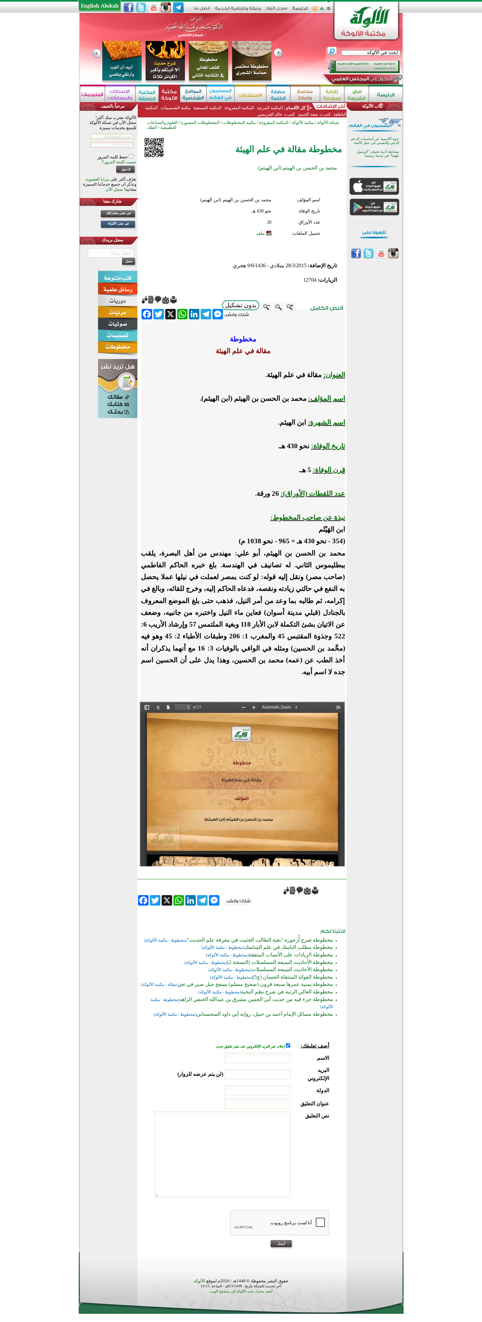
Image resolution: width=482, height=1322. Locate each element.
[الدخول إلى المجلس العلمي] (361, 80)
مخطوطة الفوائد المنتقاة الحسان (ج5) (292, 977)
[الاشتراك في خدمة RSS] (314, 10)
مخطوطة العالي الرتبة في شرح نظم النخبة (287, 991)
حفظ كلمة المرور (113, 156)
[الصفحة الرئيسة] (328, 10)
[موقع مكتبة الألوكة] (169, 94)
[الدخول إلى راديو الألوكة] (358, 67)
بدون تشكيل (240, 305)
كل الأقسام (296, 107)
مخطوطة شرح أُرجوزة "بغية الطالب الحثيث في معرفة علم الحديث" (260, 940)
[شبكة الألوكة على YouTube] (153, 7)
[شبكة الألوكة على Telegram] (178, 7)
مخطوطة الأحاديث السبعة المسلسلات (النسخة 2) (280, 962)
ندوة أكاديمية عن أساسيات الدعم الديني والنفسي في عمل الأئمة (375, 141)
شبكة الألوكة (328, 122)
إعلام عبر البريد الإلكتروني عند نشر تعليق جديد (251, 1046)
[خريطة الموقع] (321, 10)
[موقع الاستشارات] (250, 94)
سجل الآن (114, 189)
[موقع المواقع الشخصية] (193, 94)
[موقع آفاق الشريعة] (356, 94)
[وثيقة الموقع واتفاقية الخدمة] (238, 10)
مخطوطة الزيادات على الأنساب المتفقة (291, 954)
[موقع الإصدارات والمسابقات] (120, 94)
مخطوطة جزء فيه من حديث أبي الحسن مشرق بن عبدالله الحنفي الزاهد (256, 999)
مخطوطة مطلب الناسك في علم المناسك (288, 947)
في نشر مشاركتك (118, 213)
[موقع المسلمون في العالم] (220, 94)
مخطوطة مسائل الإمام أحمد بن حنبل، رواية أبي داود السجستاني (264, 1014)
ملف (260, 233)
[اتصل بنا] (201, 10)
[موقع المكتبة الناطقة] (147, 94)
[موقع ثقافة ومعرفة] (332, 94)
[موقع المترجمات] (92, 94)
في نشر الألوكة (118, 223)
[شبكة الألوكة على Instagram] (166, 7)
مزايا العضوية (97, 179)
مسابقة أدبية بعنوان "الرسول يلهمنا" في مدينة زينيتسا (377, 153)
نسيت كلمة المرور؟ (119, 161)
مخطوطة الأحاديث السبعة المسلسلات (292, 969)
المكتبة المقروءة (239, 107)
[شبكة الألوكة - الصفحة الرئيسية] (300, 10)
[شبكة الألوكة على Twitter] (141, 7)
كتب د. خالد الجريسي (276, 114)
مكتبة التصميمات (175, 107)
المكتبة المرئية (269, 107)
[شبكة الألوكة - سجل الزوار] (277, 10)
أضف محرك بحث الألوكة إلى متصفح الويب (241, 1291)
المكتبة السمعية (207, 107)
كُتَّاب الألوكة (372, 106)
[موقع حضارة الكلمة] (278, 94)
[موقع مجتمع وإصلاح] (305, 94)
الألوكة (199, 1280)
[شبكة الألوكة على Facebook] (128, 7)
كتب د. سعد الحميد (314, 114)
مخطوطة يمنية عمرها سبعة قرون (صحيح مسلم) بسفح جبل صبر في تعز (255, 984)
